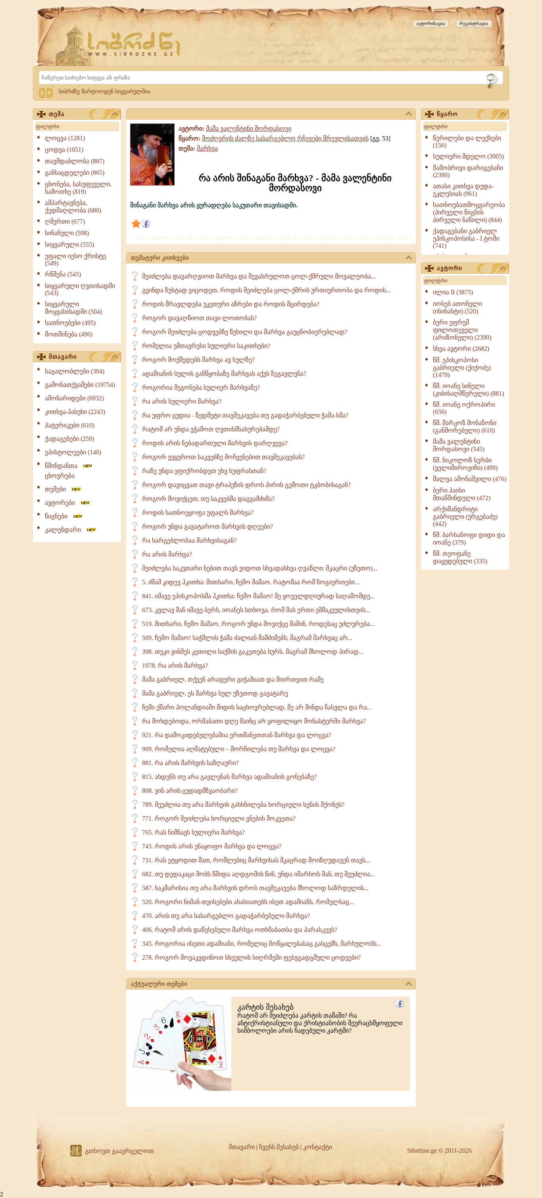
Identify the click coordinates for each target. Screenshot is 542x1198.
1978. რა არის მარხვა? (175, 665)
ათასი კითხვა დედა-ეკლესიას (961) (463, 190)
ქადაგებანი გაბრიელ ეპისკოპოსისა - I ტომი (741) (466, 238)
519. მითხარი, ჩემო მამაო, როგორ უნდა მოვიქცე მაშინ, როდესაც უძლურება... (258, 623)
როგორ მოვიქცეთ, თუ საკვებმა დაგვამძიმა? (208, 498)
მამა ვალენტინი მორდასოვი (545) (458, 445)
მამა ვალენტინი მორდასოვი (248, 128)
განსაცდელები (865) (74, 172)
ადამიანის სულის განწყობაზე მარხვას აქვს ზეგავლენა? (224, 373)
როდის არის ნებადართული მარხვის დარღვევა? (215, 443)
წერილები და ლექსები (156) (467, 142)
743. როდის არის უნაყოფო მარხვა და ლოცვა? (211, 846)
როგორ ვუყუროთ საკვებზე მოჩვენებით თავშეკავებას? (223, 457)
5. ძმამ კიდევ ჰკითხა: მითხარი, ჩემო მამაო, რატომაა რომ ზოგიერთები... (250, 582)
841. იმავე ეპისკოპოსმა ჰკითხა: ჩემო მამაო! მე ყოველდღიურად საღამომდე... (258, 596)
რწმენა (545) (63, 274)
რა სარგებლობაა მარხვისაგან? (189, 540)
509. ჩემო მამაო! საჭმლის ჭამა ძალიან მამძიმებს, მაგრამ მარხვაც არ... (247, 637)
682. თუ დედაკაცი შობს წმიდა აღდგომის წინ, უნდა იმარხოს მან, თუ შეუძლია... (258, 874)
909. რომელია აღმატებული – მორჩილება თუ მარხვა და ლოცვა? (238, 749)
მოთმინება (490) (68, 334)
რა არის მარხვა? (167, 554)
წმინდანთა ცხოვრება (63, 470)
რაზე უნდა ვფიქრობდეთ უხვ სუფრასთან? (204, 471)
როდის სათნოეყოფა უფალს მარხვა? (198, 512)
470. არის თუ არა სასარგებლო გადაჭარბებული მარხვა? (226, 915)
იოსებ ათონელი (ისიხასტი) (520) (457, 307)
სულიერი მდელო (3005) (468, 156)
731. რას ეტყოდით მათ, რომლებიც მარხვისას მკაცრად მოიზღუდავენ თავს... (256, 860)
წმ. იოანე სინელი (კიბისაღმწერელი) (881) (468, 390)
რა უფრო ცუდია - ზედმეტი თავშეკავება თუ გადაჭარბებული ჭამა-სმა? (245, 415)
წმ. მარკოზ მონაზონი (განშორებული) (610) (464, 426)
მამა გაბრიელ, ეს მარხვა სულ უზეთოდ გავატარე (215, 693)
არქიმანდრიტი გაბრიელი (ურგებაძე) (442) (465, 516)
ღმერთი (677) (65, 221)
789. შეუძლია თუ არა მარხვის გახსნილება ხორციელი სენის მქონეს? (243, 804)
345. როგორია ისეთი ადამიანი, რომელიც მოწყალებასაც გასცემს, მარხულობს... (261, 943)
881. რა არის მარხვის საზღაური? (190, 762)
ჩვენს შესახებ (279, 1147)
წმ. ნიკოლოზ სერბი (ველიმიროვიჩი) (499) (465, 464)
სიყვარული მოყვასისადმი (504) (73, 308)
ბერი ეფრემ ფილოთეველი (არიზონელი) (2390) (462, 330)
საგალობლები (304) (74, 371)
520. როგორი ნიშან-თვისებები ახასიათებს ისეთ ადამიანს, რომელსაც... (248, 901)
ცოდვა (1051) (64, 149)
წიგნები (58, 516)
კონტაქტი (317, 1147)
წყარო (447, 114)
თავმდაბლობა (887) (74, 161)
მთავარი (63, 357)
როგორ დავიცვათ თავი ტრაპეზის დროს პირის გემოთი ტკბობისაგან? (246, 484)
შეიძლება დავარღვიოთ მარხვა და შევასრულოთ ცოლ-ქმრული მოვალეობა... (259, 276)
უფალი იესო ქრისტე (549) (75, 260)
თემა (57, 114)
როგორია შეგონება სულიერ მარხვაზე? (201, 387)
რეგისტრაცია (473, 23)
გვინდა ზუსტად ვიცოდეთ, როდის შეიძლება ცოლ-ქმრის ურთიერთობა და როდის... (266, 290)
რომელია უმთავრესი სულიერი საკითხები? (206, 345)
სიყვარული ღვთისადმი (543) (80, 289)
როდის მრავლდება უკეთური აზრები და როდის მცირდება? (230, 304)
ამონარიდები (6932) (74, 398)
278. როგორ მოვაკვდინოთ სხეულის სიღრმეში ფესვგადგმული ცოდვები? (251, 957)
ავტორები (62, 502)
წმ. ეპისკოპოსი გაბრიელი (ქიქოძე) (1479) (462, 367)
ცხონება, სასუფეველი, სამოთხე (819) (78, 188)
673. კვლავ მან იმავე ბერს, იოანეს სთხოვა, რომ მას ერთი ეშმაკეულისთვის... (256, 610)
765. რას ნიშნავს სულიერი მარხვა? (193, 832)
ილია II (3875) (453, 292)
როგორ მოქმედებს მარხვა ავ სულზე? (198, 359)
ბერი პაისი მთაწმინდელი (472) (461, 494)
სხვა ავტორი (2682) (461, 348)
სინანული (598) (67, 233)
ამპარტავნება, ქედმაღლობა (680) (73, 206)
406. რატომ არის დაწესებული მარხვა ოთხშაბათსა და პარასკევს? (239, 929)
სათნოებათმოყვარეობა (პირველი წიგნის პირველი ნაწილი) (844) (469, 212)
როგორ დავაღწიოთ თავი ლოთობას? (199, 318)
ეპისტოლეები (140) (73, 452)
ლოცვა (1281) (65, 138)
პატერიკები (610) (69, 425)
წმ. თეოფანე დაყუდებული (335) (460, 557)
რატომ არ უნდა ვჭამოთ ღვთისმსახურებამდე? (211, 429)
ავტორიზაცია (430, 23)
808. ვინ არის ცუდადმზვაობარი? (190, 790)
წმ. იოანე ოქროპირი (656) (464, 408)
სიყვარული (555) (69, 244)
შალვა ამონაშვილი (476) (469, 478)
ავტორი (449, 268)
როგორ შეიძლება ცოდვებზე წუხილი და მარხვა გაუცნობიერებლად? (244, 331)
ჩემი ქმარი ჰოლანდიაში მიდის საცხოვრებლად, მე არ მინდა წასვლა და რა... (257, 707)
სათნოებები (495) (70, 322)
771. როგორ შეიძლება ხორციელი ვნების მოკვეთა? (219, 818)
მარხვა (207, 148)
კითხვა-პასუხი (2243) (75, 411)
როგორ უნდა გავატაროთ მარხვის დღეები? (207, 526)
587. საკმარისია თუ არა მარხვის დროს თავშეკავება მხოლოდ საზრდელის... (255, 888)
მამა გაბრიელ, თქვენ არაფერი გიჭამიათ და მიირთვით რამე (233, 679)
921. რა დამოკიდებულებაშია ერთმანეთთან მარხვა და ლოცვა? (236, 735)
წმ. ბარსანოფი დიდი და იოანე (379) (469, 538)
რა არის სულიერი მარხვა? (181, 401)
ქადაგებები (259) (69, 438)
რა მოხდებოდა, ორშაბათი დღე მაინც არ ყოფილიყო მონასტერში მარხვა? (254, 721)
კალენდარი (65, 529)
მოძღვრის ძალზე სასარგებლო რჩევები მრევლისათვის (285, 138)
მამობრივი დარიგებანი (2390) (468, 171)
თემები (58, 489)
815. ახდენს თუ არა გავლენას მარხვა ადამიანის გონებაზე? (229, 776)
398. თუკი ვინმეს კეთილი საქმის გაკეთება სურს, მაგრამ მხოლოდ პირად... (252, 651)
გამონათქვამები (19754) (80, 384)
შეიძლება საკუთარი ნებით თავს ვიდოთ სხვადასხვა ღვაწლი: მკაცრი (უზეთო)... (259, 568)
